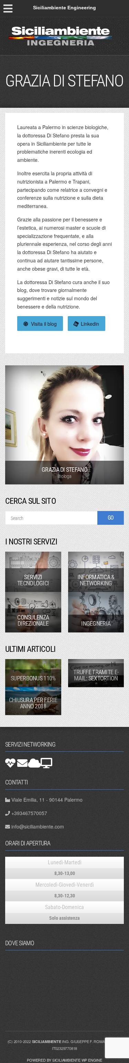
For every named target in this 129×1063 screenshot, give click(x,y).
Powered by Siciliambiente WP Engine (64, 1060)
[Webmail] (22, 763)
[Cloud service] (34, 763)
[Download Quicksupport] (10, 763)
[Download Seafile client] (46, 763)
